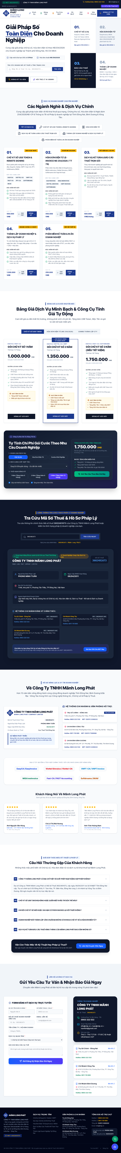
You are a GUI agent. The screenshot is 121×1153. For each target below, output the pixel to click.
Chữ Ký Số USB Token (33, 331)
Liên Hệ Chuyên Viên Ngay (92, 946)
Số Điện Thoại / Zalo (45, 1008)
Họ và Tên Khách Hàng (17, 1008)
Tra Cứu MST (59, 13)
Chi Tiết (22, 214)
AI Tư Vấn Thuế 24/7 (111, 6)
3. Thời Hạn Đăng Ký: (17, 471)
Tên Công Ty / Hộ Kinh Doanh (21, 1027)
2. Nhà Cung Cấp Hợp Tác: (19, 462)
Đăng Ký (31, 214)
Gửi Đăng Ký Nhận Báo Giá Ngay (37, 1061)
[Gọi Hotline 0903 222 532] (115, 1139)
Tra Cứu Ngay (89, 536)
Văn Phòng (93, 13)
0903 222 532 (87, 1019)
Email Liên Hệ (42, 1017)
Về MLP (72, 13)
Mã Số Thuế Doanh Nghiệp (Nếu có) (20, 1018)
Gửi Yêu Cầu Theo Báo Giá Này (93, 474)
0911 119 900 (103, 1120)
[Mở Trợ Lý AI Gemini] (115, 1147)
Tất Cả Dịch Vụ (27, 127)
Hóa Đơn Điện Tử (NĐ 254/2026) (60, 331)
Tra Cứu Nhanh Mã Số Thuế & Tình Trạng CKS (26, 65)
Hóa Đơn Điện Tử (38, 457)
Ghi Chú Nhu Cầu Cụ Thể (19, 1045)
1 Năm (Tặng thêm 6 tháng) (18, 476)
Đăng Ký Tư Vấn (108, 13)
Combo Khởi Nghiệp (58, 457)
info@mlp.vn (115, 2)
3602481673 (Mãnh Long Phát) (69, 542)
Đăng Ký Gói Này (21, 416)
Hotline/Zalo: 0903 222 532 (95, 2)
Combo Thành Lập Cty (87, 331)
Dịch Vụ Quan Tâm (17, 1036)
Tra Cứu (57, 69)
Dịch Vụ (34, 13)
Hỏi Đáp (81, 13)
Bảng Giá (46, 13)
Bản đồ (110, 1048)
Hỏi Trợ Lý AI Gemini (45, 79)
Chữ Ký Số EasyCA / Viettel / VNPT (44, 1118)
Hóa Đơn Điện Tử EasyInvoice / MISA (45, 1124)
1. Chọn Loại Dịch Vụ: (17, 453)
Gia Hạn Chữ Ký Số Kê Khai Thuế (44, 1121)
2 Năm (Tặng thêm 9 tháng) (38, 476)
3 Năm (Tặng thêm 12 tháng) (58, 476)
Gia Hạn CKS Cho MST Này (95, 649)
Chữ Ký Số (18, 457)
